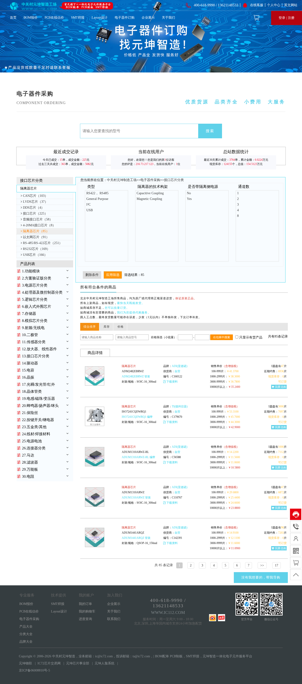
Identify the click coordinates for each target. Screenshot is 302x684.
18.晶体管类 (32, 391)
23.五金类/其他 (34, 427)
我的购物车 (87, 611)
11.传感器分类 (34, 342)
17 (276, 565)
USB (89, 210)
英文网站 (290, 5)
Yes (189, 199)
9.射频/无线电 (33, 328)
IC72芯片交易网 (49, 663)
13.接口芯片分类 (35, 356)
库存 (107, 326)
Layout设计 (100, 17)
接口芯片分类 (174, 180)
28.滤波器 (30, 462)
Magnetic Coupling (149, 199)
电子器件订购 (124, 17)
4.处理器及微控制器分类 (42, 292)
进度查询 (85, 619)
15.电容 (28, 370)
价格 (120, 326)
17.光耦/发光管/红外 (38, 384)
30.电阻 (28, 476)
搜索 (210, 131)
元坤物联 (25, 663)
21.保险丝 (30, 413)
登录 (282, 18)
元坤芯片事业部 (77, 663)
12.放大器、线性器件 (39, 349)
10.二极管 (30, 335)
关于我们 (168, 17)
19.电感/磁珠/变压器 (38, 399)
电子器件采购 (150, 180)
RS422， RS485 (97, 193)
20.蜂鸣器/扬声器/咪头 (40, 406)
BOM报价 (31, 17)
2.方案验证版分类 (36, 278)
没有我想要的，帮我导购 (260, 577)
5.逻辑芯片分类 (34, 299)
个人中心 (273, 5)
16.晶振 (28, 377)
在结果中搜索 (221, 337)
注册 (291, 18)
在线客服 (256, 5)
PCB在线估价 (54, 17)
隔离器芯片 (129, 366)
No (189, 193)
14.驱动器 (30, 363)
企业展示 (148, 17)
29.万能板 (30, 469)
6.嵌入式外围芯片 (36, 306)
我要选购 (280, 386)
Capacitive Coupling (150, 193)
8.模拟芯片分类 (34, 321)
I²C (88, 204)
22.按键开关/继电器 (38, 420)
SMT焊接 (77, 17)
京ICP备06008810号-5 (34, 670)
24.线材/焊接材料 (36, 434)
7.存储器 (29, 314)
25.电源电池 (32, 441)
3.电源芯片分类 (34, 285)
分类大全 (26, 634)
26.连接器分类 (34, 448)
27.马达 (28, 455)
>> (262, 565)
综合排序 (90, 326)
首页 (13, 17)
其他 (217, 650)
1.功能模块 (31, 271)
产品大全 (26, 626)
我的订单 (85, 604)
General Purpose (97, 199)
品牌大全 (26, 641)
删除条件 (92, 275)
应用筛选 (112, 275)
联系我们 (113, 619)
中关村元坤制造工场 (122, 180)
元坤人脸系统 (104, 663)
